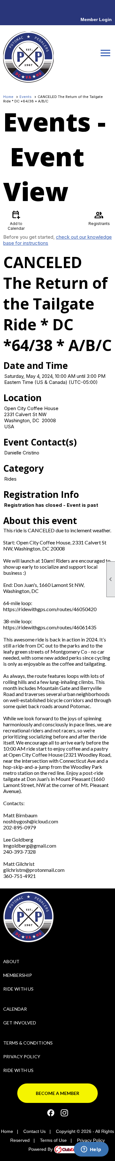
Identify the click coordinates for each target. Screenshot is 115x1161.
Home (8, 96)
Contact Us (34, 1131)
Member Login (96, 19)
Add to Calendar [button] (16, 220)
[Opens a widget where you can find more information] (91, 1150)
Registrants (99, 217)
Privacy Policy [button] (91, 1140)
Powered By (41, 1149)
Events (25, 96)
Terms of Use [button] (53, 1140)
